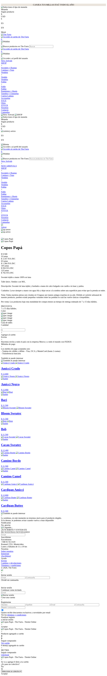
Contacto (4, 110)
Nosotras (4, 108)
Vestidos (4, 72)
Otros (3, 103)
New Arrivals (6, 61)
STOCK (4, 105)
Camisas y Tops (7, 70)
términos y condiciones (16, 615)
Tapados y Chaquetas (10, 93)
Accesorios (5, 98)
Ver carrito (5, 643)
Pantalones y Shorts (9, 91)
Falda (3, 86)
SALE (3, 100)
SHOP (4, 63)
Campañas (5, 112)
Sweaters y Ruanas (9, 68)
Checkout (5, 655)
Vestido (4, 77)
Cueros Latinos (7, 96)
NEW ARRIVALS (9, 166)
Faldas (3, 82)
